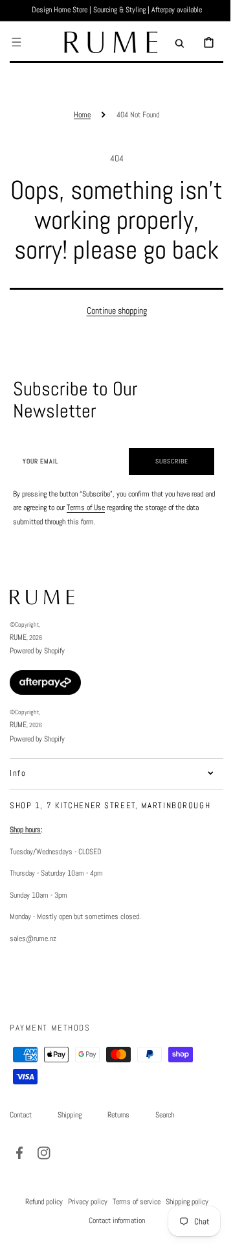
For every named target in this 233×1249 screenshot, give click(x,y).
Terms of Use (97, 537)
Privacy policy (82, 1231)
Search (164, 1144)
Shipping (70, 1144)
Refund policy (39, 1231)
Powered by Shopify (37, 680)
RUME (18, 667)
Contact (21, 1144)
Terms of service (131, 1231)
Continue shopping (112, 340)
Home (77, 115)
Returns (118, 1144)
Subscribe (162, 491)
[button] (16, 42)
